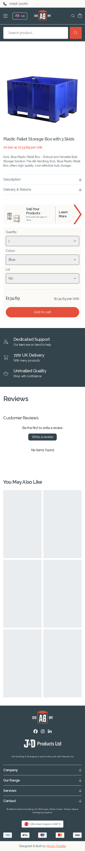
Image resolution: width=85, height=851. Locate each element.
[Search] (76, 33)
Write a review (42, 437)
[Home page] (42, 15)
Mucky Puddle (56, 846)
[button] (6, 16)
